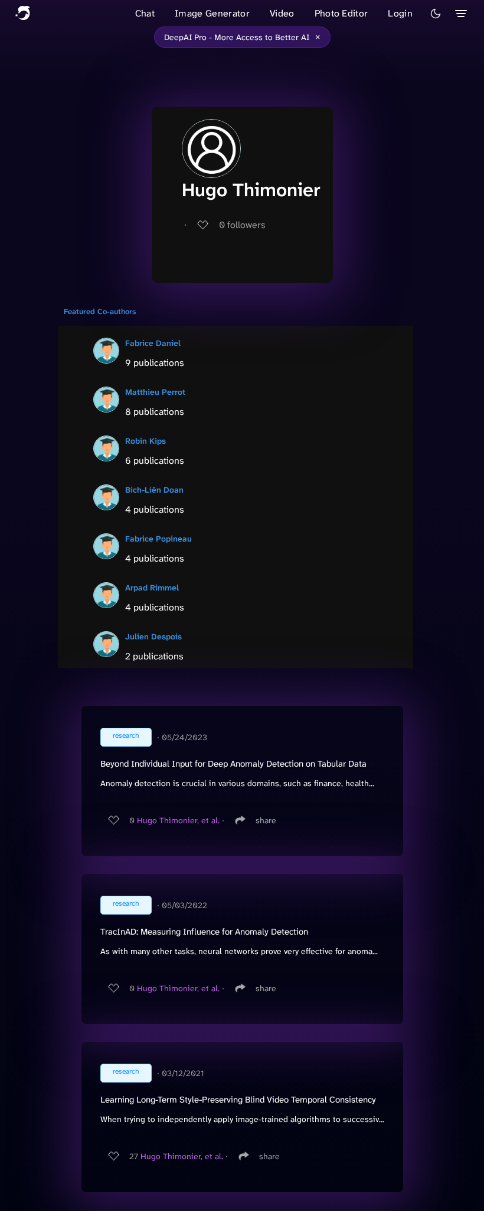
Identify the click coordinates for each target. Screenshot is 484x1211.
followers (242, 225)
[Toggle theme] (435, 13)
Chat (145, 13)
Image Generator (212, 13)
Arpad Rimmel (152, 587)
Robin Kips (145, 440)
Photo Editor (341, 13)
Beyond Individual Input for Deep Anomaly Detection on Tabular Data (233, 764)
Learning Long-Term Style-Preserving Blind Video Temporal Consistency (238, 1100)
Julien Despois (153, 636)
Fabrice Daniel (153, 343)
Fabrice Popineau (158, 538)
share (266, 820)
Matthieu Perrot (155, 392)
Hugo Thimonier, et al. (178, 820)
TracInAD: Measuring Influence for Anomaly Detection (204, 932)
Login (400, 13)
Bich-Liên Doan (154, 489)
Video (282, 13)
